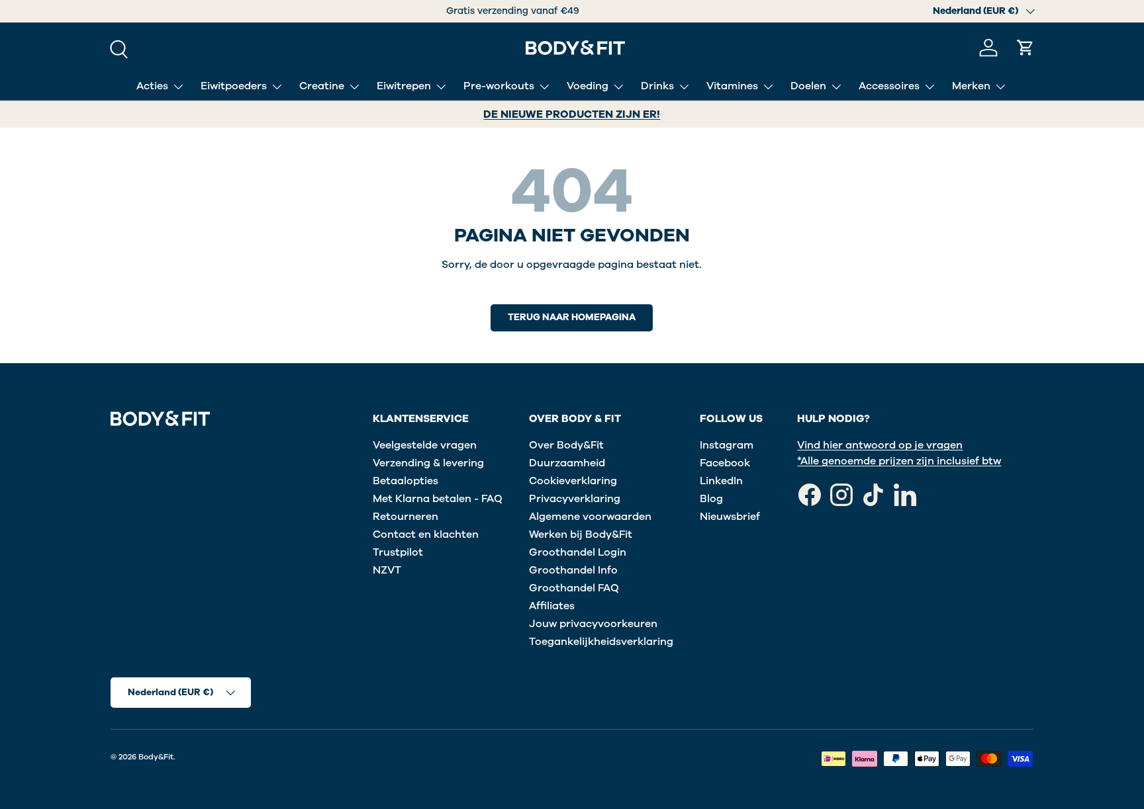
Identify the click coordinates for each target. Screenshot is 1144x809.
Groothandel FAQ (574, 588)
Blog (711, 498)
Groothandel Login (577, 552)
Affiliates (552, 606)
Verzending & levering (428, 463)
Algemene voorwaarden (590, 516)
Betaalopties (405, 481)
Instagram (726, 445)
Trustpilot (398, 552)
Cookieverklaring (573, 481)
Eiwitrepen (404, 86)
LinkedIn (721, 481)
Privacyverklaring (574, 498)
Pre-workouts (498, 86)
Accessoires (889, 86)
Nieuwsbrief (730, 516)
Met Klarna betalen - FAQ (437, 498)
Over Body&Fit (566, 445)
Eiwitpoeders (234, 86)
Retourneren (405, 516)
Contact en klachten (426, 534)
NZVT (387, 570)
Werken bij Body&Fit (580, 534)
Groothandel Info (573, 570)
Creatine (321, 86)
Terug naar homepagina (572, 317)
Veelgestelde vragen (425, 445)
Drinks (657, 86)
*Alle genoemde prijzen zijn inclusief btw (899, 461)
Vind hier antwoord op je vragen (880, 445)
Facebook (725, 463)
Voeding (587, 86)
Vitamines (732, 86)
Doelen (808, 86)
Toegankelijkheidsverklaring (601, 641)
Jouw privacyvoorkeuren (593, 624)
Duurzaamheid (567, 463)
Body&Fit (155, 756)
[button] (1025, 47)
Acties (152, 86)
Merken (971, 86)
